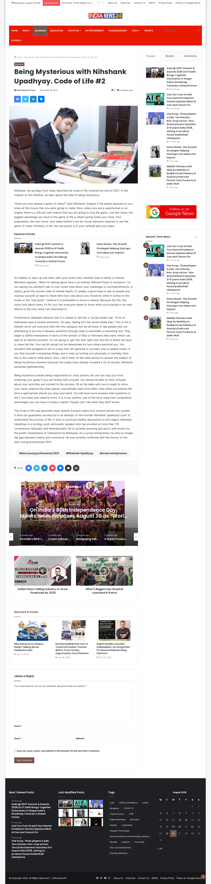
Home (14, 30)
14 (186, 820)
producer (126, 842)
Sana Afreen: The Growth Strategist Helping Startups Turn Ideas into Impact (113, 248)
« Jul (159, 848)
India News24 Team (26, 90)
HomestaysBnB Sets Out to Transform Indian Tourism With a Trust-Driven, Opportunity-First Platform (72, 648)
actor (112, 802)
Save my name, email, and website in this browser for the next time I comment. (58, 750)
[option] (114, 513)
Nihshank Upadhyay (80, 453)
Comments (190, 56)
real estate (139, 842)
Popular (150, 56)
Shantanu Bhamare (118, 853)
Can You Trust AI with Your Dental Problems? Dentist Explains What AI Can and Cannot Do (181, 251)
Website (80, 738)
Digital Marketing (118, 819)
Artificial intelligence (128, 802)
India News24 (59, 878)
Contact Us (139, 2)
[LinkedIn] (33, 99)
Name (18, 726)
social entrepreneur (114, 453)
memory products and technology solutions (129, 836)
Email (18, 738)
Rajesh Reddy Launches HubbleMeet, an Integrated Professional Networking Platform (113, 648)
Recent (170, 56)
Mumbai (113, 842)
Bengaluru (114, 808)
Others (15, 40)
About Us (112, 2)
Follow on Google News (188, 2)
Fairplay (113, 825)
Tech (135, 30)
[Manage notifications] (203, 876)
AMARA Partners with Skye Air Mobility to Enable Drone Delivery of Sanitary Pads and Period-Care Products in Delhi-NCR (181, 326)
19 (173, 826)
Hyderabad (127, 825)
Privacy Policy (165, 2)
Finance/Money (118, 30)
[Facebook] (17, 99)
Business (40, 30)
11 (167, 820)
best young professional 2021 (40, 453)
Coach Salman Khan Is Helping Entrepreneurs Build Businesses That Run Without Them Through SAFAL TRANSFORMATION (114, 518)
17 (161, 826)
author (146, 802)
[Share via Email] (68, 468)
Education (56, 30)
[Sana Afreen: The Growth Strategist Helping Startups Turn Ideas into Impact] (85, 248)
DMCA (152, 2)
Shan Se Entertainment (120, 847)
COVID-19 (128, 808)
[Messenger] (41, 99)
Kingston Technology (119, 830)
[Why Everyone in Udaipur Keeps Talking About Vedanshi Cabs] (32, 630)
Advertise (126, 2)
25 (167, 833)
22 (192, 826)
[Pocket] (52, 468)
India (26, 30)
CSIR (131, 814)
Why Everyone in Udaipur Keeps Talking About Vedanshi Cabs (29, 647)
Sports (148, 30)
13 (180, 820)
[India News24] (105, 16)
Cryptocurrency (117, 814)
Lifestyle (73, 30)
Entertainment (94, 30)
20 (179, 826)
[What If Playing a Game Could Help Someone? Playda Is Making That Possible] (96, 813)
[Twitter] (25, 99)
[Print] (76, 468)
